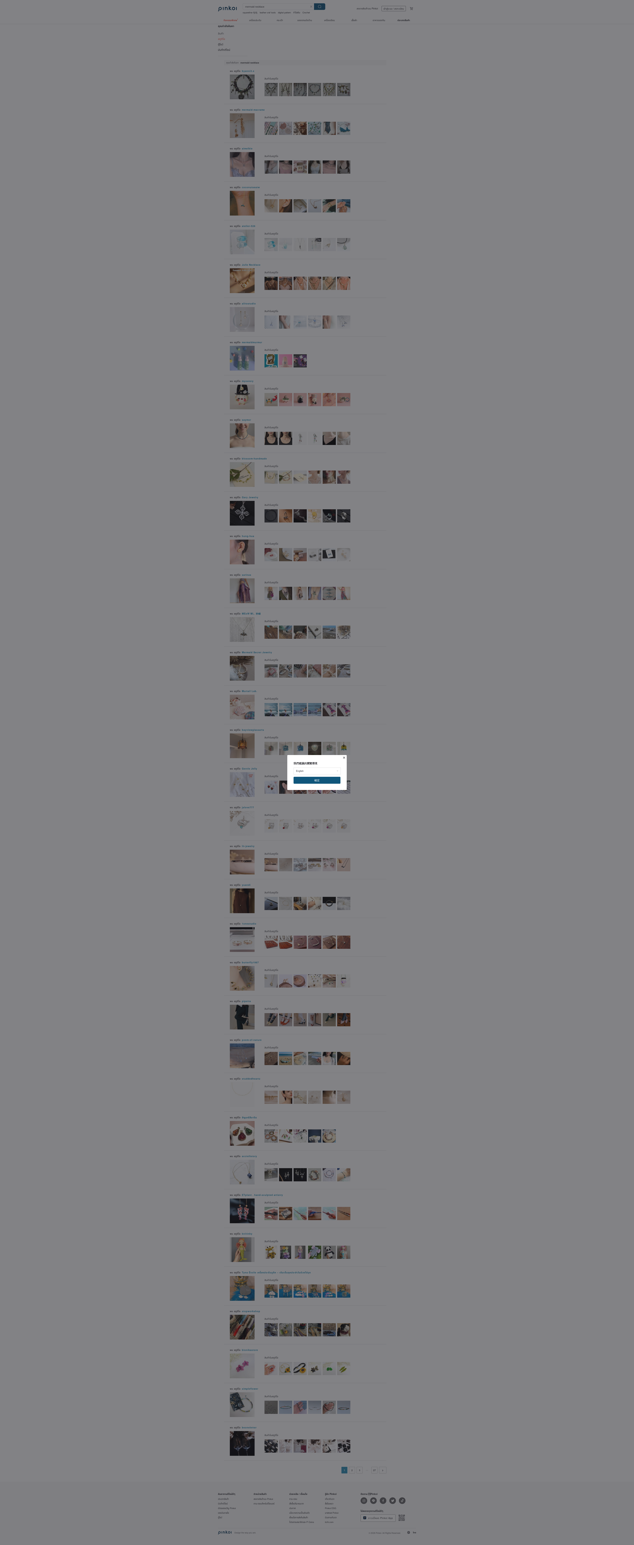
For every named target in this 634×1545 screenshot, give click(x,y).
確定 (317, 780)
